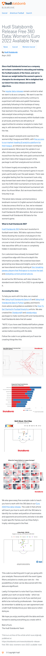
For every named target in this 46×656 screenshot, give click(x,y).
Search (29, 13)
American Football (17, 13)
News (5, 47)
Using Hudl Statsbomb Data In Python (23, 301)
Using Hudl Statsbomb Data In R (18, 299)
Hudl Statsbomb (11, 52)
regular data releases (14, 91)
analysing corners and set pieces (19, 273)
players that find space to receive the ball (25, 270)
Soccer (5, 13)
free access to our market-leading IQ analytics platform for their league (23, 142)
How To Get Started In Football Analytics (23, 307)
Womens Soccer (28, 47)
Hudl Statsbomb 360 (10, 229)
